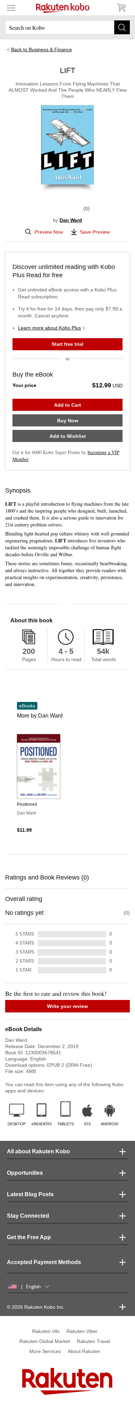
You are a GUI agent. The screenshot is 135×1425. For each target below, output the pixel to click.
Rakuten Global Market (44, 1341)
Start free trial (67, 344)
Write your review (67, 1006)
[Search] (122, 27)
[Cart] (121, 7)
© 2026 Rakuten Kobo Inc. (36, 1307)
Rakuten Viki (46, 1331)
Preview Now (49, 232)
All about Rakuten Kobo (38, 1151)
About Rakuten (84, 1351)
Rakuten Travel (93, 1341)
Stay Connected (28, 1216)
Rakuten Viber (82, 1331)
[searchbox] (67, 27)
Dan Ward (71, 220)
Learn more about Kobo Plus (49, 328)
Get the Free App (29, 1237)
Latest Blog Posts (30, 1194)
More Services (45, 1351)
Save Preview (95, 232)
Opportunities (25, 1173)
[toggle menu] (11, 7)
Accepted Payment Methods (44, 1262)
